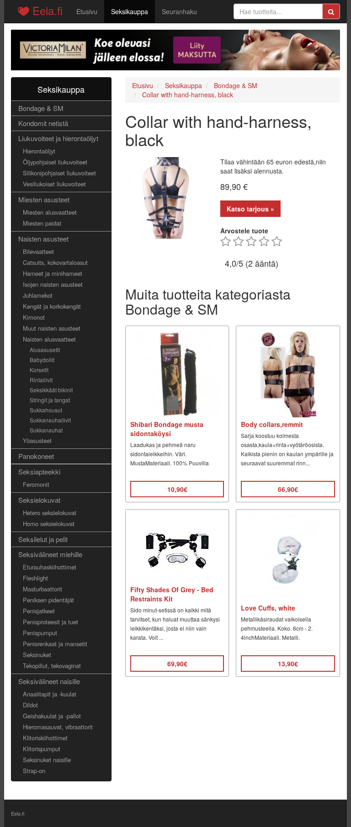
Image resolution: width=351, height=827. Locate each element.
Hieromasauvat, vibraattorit (58, 726)
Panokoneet (36, 456)
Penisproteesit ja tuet (50, 621)
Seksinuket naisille (47, 759)
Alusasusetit (45, 349)
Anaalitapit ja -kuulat (49, 694)
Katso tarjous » (250, 208)
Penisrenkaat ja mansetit (55, 643)
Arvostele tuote (244, 230)
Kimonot (34, 317)
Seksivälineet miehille (50, 554)
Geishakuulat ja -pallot (52, 715)
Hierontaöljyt (39, 151)
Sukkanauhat (46, 430)
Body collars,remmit (272, 424)
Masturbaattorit (42, 589)
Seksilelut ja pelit (43, 539)
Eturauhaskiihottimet (49, 567)
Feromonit (36, 484)
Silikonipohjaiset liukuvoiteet (59, 173)
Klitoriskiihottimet (45, 737)
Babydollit (42, 359)
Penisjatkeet (39, 610)
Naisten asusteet (43, 238)
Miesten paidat (42, 223)
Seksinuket (37, 654)
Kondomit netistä (43, 123)
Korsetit (39, 370)
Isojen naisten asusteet (53, 284)
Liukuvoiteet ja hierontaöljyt (58, 138)
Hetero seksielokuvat (49, 512)
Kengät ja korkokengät (52, 306)
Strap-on (34, 770)
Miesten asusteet (43, 199)
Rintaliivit (41, 380)
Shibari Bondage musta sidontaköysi (166, 429)
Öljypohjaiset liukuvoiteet (55, 162)
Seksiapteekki (39, 471)
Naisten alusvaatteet (49, 339)
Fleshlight (35, 578)
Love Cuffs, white (268, 607)
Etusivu (86, 11)
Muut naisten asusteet (51, 328)
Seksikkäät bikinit (51, 390)
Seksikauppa (129, 11)
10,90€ (177, 489)
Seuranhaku (179, 11)
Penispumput (40, 632)
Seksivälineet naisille (49, 681)
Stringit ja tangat (50, 400)
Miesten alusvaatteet (50, 212)
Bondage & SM (41, 108)
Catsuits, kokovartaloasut (55, 262)
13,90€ (288, 663)
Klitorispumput (41, 748)
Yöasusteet (37, 440)
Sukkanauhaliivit (50, 420)
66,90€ (288, 489)
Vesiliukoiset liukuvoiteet (54, 183)
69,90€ (177, 663)
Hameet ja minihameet (52, 273)
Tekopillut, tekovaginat (52, 665)
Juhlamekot (38, 295)
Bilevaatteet (38, 251)
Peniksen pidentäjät (48, 599)
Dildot (30, 705)
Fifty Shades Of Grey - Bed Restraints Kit (171, 594)
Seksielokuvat (39, 500)
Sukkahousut (46, 410)
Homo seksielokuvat (48, 523)
